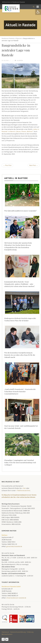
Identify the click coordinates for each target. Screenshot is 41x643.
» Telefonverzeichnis (23, 490)
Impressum (5, 632)
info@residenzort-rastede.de (16, 598)
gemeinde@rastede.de (14, 546)
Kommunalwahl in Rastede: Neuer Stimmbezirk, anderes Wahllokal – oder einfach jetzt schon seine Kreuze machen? (19, 284)
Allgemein (20, 60)
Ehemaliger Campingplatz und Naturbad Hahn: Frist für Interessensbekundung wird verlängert (20, 462)
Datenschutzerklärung (18, 632)
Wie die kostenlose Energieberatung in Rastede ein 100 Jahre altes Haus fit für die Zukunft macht (19, 355)
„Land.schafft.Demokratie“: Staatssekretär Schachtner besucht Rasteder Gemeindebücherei (20, 391)
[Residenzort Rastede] (11, 8)
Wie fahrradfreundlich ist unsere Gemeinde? (20, 211)
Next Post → (33, 165)
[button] (38, 12)
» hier (24, 488)
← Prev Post (7, 165)
